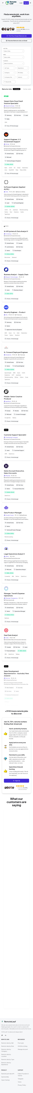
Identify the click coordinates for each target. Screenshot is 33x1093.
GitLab (7, 144)
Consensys (9, 234)
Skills (4, 54)
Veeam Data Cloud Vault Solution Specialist (13, 102)
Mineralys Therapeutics (12, 598)
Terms (19, 1082)
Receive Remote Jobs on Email (17, 40)
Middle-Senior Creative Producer (13, 398)
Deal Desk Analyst (11, 635)
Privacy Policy (22, 1085)
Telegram (20, 1079)
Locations (5, 60)
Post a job (21, 1043)
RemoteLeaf (10, 1021)
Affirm (7, 556)
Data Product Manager (13, 513)
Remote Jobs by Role (7, 1046)
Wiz (7, 314)
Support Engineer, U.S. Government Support (12, 140)
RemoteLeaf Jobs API (7, 1073)
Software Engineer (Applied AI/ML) (14, 188)
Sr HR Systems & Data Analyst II (16, 231)
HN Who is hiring (22, 1046)
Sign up (26, 3)
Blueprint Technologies (12, 277)
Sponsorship (5, 1077)
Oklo (7, 191)
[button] (2, 2)
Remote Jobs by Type (7, 1059)
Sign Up (17, 780)
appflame (8, 401)
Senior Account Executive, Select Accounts (14, 472)
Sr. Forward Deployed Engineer (16, 352)
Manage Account (23, 1049)
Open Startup (5, 1080)
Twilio (7, 637)
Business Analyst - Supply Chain (16, 274)
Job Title (5, 48)
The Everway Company (12, 437)
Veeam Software (10, 106)
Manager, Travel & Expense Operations (14, 594)
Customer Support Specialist (15, 435)
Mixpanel (8, 475)
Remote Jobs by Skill (7, 1043)
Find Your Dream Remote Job (18, 36)
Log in (21, 3)
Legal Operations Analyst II (14, 554)
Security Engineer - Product (14, 312)
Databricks (8, 355)
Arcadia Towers (10, 515)
